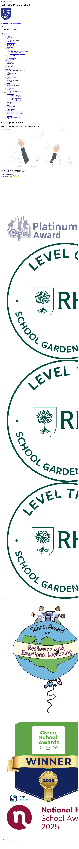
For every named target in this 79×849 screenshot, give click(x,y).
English (8, 72)
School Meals (10, 107)
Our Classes (7, 61)
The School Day (11, 106)
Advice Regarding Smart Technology (16, 113)
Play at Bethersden (11, 58)
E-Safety (9, 103)
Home (5, 33)
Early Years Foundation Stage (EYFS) (16, 70)
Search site (3, 840)
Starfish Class (10, 62)
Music (8, 87)
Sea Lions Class (11, 67)
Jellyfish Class (10, 63)
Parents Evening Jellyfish (16, 96)
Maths (8, 74)
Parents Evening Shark (15, 100)
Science (9, 84)
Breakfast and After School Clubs (15, 112)
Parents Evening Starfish (16, 95)
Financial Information (12, 56)
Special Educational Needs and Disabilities (17, 51)
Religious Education (12, 89)
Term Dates (9, 110)
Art (7, 76)
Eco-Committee (10, 59)
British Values (10, 44)
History (8, 83)
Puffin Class (10, 65)
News (5, 114)
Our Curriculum (7, 69)
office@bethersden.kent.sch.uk (8, 171)
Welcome (9, 36)
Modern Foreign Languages (13, 85)
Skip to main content (6, 1)
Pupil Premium (10, 50)
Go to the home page (6, 129)
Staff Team (9, 41)
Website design (4, 176)
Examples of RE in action (16, 91)
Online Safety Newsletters (13, 117)
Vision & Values (11, 43)
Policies (9, 48)
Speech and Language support (17, 54)
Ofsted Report (10, 45)
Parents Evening (11, 94)
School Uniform (11, 109)
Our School (6, 34)
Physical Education (11, 77)
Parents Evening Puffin (15, 99)
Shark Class (10, 66)
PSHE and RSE (11, 88)
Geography (9, 81)
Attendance (9, 102)
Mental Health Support (15, 52)
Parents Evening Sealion (16, 98)
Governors (9, 38)
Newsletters (9, 116)
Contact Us (6, 118)
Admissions (9, 37)
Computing (9, 78)
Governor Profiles (14, 40)
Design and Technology (12, 80)
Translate (15, 29)
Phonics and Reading (12, 73)
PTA (8, 105)
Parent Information (8, 92)
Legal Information (8, 174)
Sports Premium (11, 55)
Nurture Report (10, 47)
